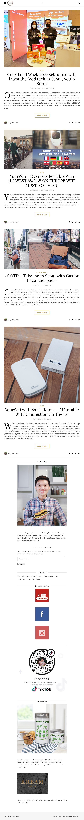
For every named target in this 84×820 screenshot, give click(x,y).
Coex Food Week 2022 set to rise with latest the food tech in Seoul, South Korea (42, 79)
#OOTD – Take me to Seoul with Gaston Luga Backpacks (42, 278)
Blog (42, 71)
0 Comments (49, 88)
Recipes (60, 816)
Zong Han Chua (13, 123)
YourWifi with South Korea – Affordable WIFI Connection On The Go (42, 412)
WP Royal (17, 816)
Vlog (64, 816)
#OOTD (68, 816)
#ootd (39, 272)
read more (42, 115)
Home (55, 816)
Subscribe (21, 564)
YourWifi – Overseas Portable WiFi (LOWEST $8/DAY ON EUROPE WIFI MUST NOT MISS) (42, 180)
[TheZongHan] (10, 3)
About (76, 816)
